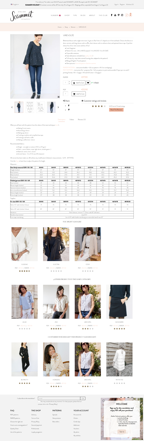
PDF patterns (14, 415)
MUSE (25, 322)
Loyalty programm (36, 432)
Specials (54, 415)
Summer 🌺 (56, 15)
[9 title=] (28, 271)
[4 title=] (59, 271)
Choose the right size (16, 422)
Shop (67, 15)
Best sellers (55, 422)
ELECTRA (56, 264)
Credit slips (77, 422)
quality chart (89, 56)
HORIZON (56, 380)
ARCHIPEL (87, 322)
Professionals (35, 429)
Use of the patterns (16, 432)
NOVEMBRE (119, 322)
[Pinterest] (69, 110)
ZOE (56, 322)
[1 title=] (19, 271)
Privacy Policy (53, 404)
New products (56, 418)
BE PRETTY (24, 380)
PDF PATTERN (68, 70)
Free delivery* (40, 2)
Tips (75, 15)
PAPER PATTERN (69, 67)
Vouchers (76, 429)
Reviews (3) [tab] (82, 119)
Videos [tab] (71, 119)
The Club (103, 15)
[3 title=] (21, 271)
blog (17, 161)
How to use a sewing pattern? (19, 425)
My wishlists (77, 435)
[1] (93, 106)
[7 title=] (26, 271)
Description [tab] (61, 119)
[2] (96, 106)
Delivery (33, 415)
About (92, 15)
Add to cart (78, 83)
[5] (104, 106)
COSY (88, 264)
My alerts (76, 432)
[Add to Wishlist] (88, 83)
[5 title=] (23, 271)
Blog (83, 15)
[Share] (69, 105)
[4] (101, 106)
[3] (99, 106)
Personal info (77, 415)
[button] (103, 400)
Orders (76, 418)
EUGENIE (25, 264)
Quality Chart (14, 429)
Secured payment (36, 425)
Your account (81, 410)
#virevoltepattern (80, 63)
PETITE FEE (119, 380)
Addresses (77, 425)
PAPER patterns (15, 418)
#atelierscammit (91, 63)
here (56, 125)
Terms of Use (35, 418)
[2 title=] (54, 271)
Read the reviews (116, 110)
